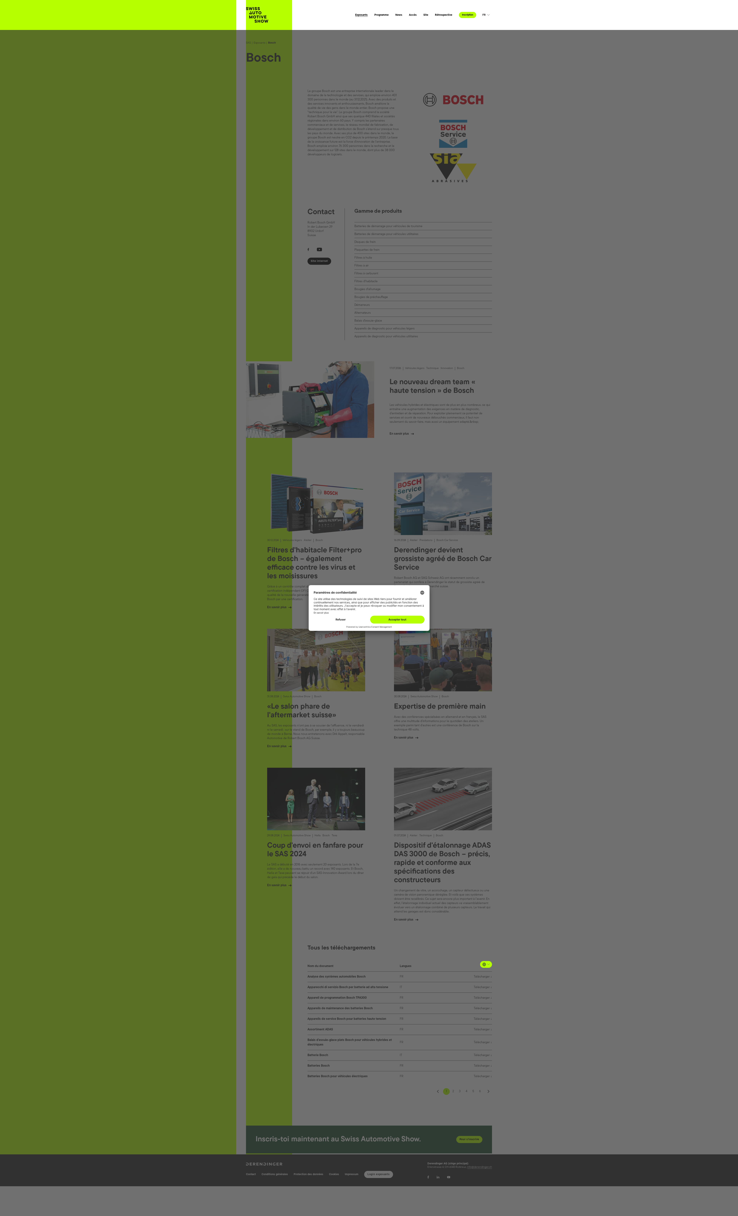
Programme (381, 15)
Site (425, 15)
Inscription (467, 15)
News (398, 15)
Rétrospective (443, 15)
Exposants (361, 15)
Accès (413, 15)
